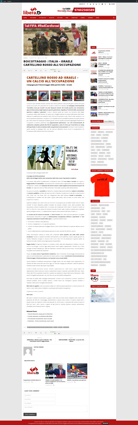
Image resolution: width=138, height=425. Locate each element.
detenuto (30, 224)
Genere (108, 144)
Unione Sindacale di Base (99, 164)
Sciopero (108, 244)
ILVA (92, 229)
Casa (92, 134)
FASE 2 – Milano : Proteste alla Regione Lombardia (105, 57)
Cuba (92, 214)
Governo (108, 226)
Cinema (99, 134)
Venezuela (94, 265)
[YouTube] (90, 4)
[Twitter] (93, 4)
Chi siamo (33, 17)
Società (51, 17)
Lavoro (109, 146)
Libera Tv (94, 232)
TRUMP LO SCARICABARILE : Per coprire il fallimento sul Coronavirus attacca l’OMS (55, 381)
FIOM (101, 223)
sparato (30, 231)
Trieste (110, 247)
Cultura (60, 17)
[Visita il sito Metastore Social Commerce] (85, 10)
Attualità (42, 17)
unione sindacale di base (99, 256)
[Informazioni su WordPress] (1, 1)
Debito (99, 214)
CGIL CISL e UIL (95, 211)
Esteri (36, 21)
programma (31, 191)
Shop (97, 17)
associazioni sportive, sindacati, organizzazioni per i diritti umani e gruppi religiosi (59, 269)
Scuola (107, 156)
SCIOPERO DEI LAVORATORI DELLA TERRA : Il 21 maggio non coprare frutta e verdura (105, 73)
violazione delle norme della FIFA (53, 239)
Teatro (111, 158)
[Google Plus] (99, 4)
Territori (74, 17)
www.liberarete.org (106, 274)
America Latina (103, 205)
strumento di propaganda (56, 203)
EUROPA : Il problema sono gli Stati (76, 380)
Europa (110, 220)
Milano (93, 241)
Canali (83, 17)
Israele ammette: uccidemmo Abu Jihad (40, 316)
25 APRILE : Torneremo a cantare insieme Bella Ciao (105, 86)
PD (107, 241)
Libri (98, 150)
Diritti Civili (95, 138)
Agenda (90, 17)
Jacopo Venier (100, 229)
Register (9, 1)
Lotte (101, 232)
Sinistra (102, 247)
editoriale (94, 220)
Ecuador (102, 217)
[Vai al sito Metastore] (103, 185)
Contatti (82, 4)
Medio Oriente (106, 238)
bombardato (31, 221)
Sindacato (94, 247)
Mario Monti (107, 235)
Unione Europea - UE (97, 253)
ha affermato (33, 209)
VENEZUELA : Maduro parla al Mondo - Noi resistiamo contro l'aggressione (39, 340)
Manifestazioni (96, 235)
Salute (101, 156)
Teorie (93, 162)
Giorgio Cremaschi (97, 226)
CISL (108, 211)
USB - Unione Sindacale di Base (100, 262)
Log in (4, 1)
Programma (30, 291)
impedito (30, 226)
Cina (103, 211)
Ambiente (101, 132)
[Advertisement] (103, 33)
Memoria (102, 152)
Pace (108, 152)
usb (105, 259)
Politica (94, 156)
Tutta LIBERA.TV (109, 121)
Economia (104, 138)
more (84, 70)
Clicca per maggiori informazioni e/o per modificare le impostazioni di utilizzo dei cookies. (79, 423)
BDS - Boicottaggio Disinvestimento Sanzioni (39, 327)
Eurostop (94, 223)
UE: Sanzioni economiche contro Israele (40, 318)
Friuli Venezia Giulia (97, 144)
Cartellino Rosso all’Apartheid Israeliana (66, 278)
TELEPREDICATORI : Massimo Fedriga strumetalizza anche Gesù (106, 101)
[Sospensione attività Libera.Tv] (33, 371)
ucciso (42, 224)
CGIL (103, 208)
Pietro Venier (42, 58)
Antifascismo (95, 208)
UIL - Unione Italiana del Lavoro (101, 250)
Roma (102, 244)
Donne (105, 214)
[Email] (102, 4)
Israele (60, 327)
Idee (67, 17)
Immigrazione (100, 146)
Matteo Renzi (95, 238)
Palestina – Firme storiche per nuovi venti (41, 321)
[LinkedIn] (96, 4)
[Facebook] (87, 4)
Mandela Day (76, 246)
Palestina (66, 327)
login (113, 4)
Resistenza (94, 244)
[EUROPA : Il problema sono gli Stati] (77, 371)
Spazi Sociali (102, 158)
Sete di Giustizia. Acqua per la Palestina (40, 314)
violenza (102, 265)
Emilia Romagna (96, 140)
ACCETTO (105, 423)
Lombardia (105, 150)
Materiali (94, 152)
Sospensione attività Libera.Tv (32, 380)
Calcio (55, 327)
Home (25, 17)
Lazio (93, 150)
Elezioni (102, 220)
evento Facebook (38, 291)
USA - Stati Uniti (96, 259)
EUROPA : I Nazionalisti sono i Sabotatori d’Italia (106, 113)
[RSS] (105, 4)
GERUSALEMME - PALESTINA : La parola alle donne (71, 340)
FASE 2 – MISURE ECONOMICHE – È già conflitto (103, 64)
